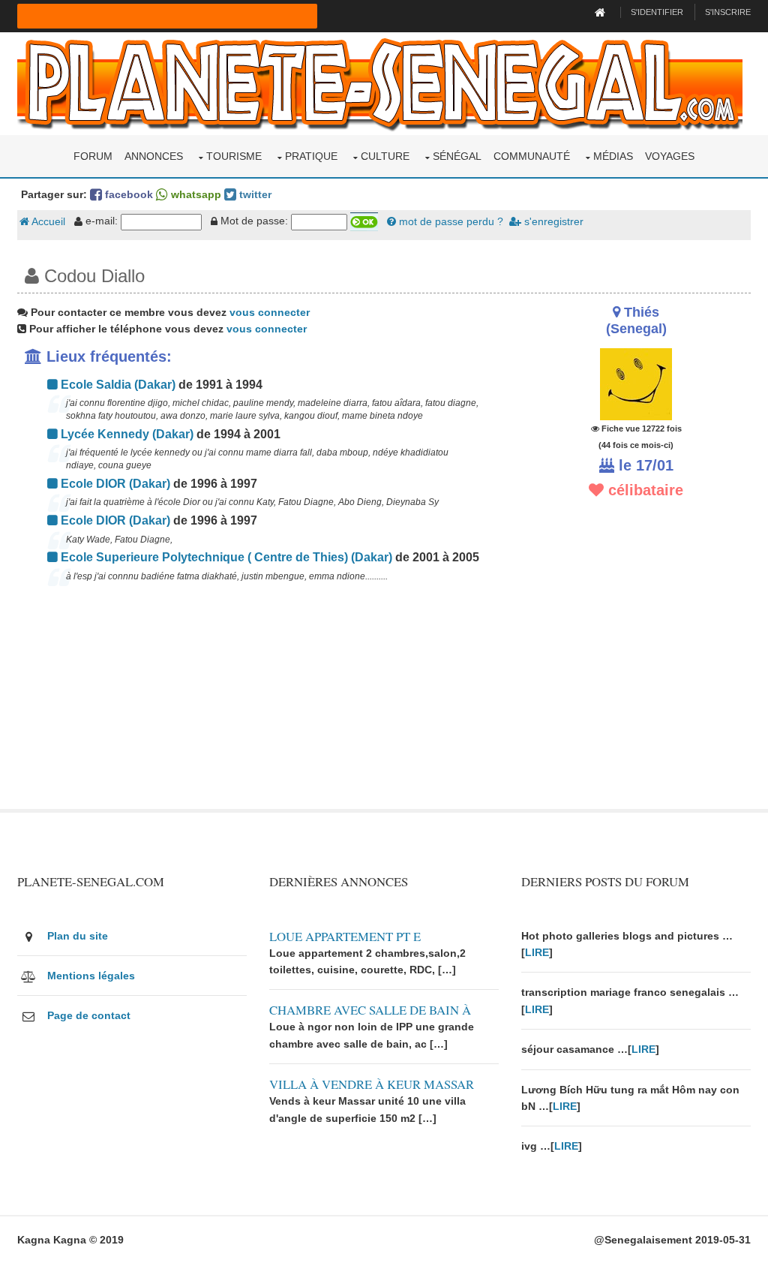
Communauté (532, 156)
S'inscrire (728, 12)
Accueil (47, 221)
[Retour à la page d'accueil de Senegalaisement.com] (602, 12)
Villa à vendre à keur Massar (371, 1084)
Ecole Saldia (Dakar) (117, 384)
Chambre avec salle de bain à (370, 1009)
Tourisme (234, 156)
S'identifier (657, 12)
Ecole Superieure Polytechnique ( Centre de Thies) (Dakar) (225, 557)
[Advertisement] (258, 704)
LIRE (537, 952)
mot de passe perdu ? (449, 221)
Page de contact (88, 1015)
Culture (385, 156)
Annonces (153, 156)
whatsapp (194, 194)
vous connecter (270, 312)
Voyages (669, 156)
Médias (613, 156)
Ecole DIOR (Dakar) (114, 483)
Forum (93, 156)
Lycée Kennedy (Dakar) (126, 434)
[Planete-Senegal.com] (379, 83)
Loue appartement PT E (345, 936)
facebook (127, 194)
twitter (254, 194)
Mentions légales (91, 976)
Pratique (311, 156)
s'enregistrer (552, 221)
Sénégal (457, 156)
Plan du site (77, 936)
